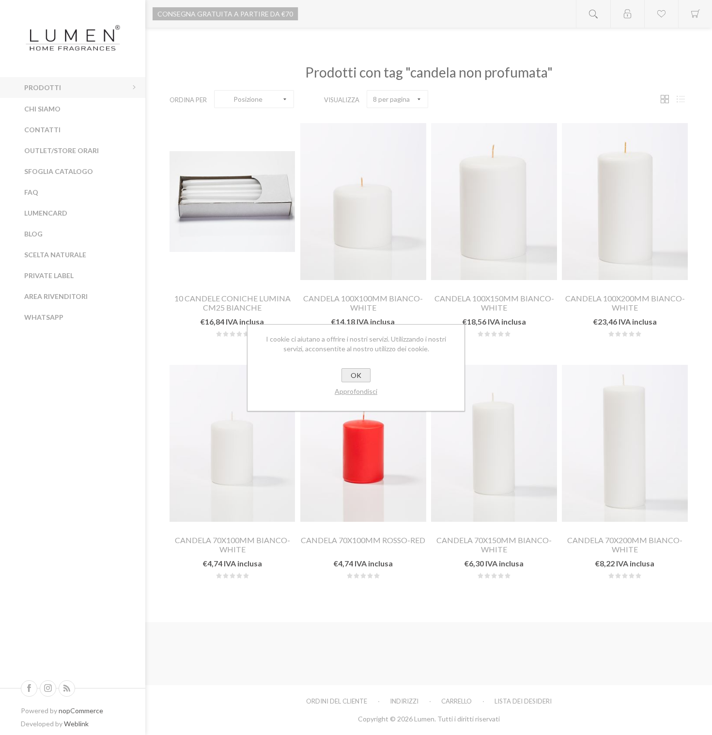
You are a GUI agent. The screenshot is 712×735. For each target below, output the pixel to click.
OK (356, 375)
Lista (680, 99)
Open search (593, 14)
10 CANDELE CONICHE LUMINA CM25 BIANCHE (232, 303)
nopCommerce (81, 710)
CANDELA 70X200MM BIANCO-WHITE (624, 544)
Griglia (664, 99)
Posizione (248, 99)
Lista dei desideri (523, 701)
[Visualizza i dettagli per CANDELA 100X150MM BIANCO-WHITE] (494, 201)
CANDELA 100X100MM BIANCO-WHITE (363, 303)
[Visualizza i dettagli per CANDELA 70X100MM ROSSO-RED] (363, 443)
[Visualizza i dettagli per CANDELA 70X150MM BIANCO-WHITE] (494, 443)
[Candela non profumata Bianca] (232, 443)
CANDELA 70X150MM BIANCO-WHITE (494, 544)
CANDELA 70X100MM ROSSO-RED (363, 540)
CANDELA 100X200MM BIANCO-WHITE (625, 303)
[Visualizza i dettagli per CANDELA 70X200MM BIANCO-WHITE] (624, 443)
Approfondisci (356, 391)
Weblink (76, 723)
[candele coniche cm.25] (232, 201)
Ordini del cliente (336, 701)
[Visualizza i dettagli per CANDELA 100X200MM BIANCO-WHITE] (624, 201)
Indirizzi (404, 701)
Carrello (456, 701)
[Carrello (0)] (695, 14)
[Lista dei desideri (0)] (661, 14)
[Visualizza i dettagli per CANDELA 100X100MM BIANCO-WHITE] (363, 201)
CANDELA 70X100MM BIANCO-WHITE (232, 544)
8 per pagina (391, 99)
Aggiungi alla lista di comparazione (255, 274)
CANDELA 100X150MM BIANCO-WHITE (494, 303)
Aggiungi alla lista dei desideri (232, 274)
